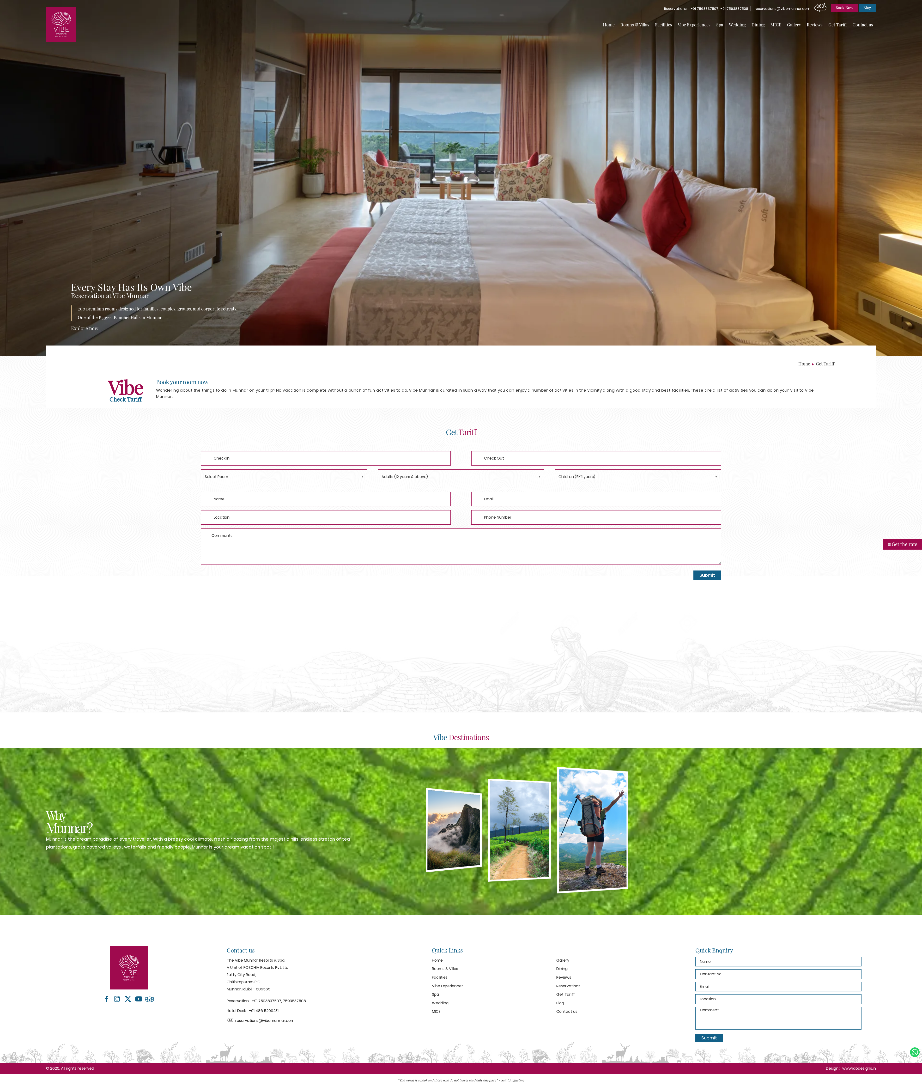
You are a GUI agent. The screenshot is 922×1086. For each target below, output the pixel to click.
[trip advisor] (149, 999)
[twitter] (128, 999)
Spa (719, 25)
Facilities (663, 25)
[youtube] (138, 999)
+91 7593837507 (266, 1001)
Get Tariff (837, 25)
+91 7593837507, (705, 8)
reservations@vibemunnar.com (782, 8)
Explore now (84, 328)
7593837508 (294, 1001)
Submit (707, 575)
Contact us (863, 25)
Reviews (815, 25)
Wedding (737, 25)
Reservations (568, 986)
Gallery (794, 25)
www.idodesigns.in (859, 1068)
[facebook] (106, 999)
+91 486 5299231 (264, 1010)
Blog (560, 1003)
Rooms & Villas (634, 25)
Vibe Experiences (694, 25)
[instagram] (117, 999)
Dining (758, 25)
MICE (775, 25)
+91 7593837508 (734, 8)
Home (609, 25)
